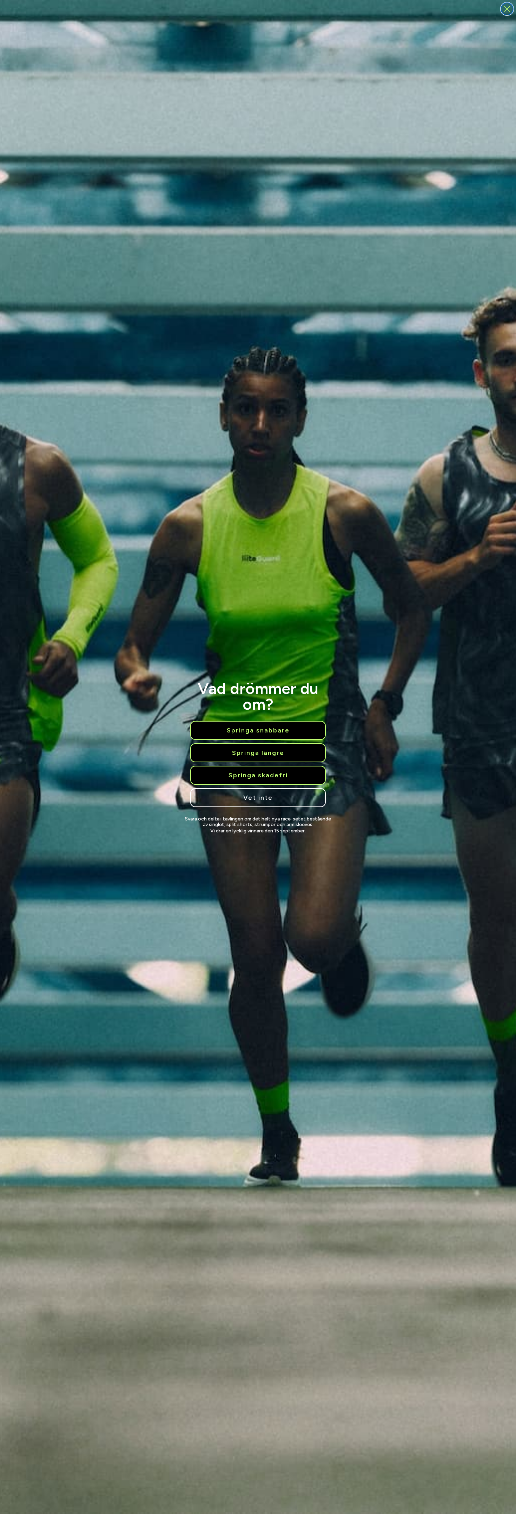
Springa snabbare (258, 730)
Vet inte (258, 798)
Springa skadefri (258, 775)
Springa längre (258, 753)
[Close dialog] (507, 9)
